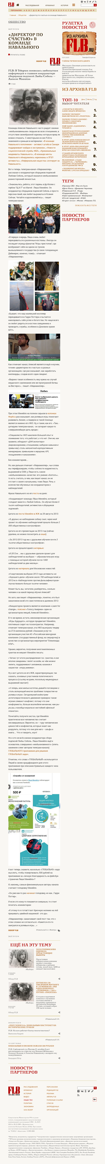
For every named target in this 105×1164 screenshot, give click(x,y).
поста (36, 493)
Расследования (32, 5)
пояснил (22, 609)
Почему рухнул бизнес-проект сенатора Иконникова (75, 121)
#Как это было (82, 186)
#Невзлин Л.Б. (90, 201)
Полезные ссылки (55, 1100)
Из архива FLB (79, 90)
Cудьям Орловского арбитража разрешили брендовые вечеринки (74, 155)
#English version (69, 201)
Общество (17, 22)
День (83, 99)
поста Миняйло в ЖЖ (29, 513)
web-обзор (28, 1110)
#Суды (80, 191)
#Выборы (52, 930)
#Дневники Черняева (83, 188)
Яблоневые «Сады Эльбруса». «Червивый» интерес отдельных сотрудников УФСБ (74, 162)
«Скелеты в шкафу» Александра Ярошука (73, 110)
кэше (43, 534)
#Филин (80, 201)
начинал (31, 893)
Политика (28, 1103)
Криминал (50, 5)
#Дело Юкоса (67, 188)
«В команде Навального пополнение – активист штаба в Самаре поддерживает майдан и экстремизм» (33, 144)
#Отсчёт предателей (70, 198)
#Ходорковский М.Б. (70, 193)
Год (95, 99)
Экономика (29, 1106)
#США (83, 198)
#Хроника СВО (68, 186)
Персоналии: (16, 10)
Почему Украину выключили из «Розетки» (76, 115)
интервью (39, 548)
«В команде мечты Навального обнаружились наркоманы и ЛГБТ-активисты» (31, 157)
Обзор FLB (41, 61)
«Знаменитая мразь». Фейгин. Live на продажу (75, 169)
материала (24, 568)
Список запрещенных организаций (53, 1107)
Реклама (50, 1093)
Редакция (52, 1090)
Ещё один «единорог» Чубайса (74, 127)
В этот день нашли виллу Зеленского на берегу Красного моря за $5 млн (76, 142)
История (64, 5)
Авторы (51, 1097)
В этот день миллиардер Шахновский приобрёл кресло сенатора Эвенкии (76, 148)
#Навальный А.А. (42, 930)
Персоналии (52, 1087)
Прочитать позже (17, 55)
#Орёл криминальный (71, 196)
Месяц (89, 99)
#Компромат (87, 196)
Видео (26, 1097)
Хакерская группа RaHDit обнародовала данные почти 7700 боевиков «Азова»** (76, 134)
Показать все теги (86, 205)
